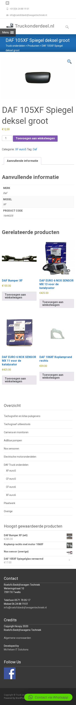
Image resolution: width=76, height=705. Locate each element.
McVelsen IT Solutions (16, 649)
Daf (35, 149)
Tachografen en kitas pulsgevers (22, 416)
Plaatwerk (9, 503)
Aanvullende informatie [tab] (22, 160)
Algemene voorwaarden (17, 637)
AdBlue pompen (13, 440)
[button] (48, 697)
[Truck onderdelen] (27, 26)
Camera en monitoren (16, 432)
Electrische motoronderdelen (20, 456)
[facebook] (7, 4)
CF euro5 (11, 478)
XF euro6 (11, 495)
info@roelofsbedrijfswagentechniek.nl (25, 607)
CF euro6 (11, 486)
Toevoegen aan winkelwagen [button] (15, 296)
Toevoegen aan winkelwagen (35, 138)
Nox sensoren (11, 448)
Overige (8, 511)
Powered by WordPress (15, 698)
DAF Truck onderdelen (16, 464)
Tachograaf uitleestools (17, 424)
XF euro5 (20, 149)
